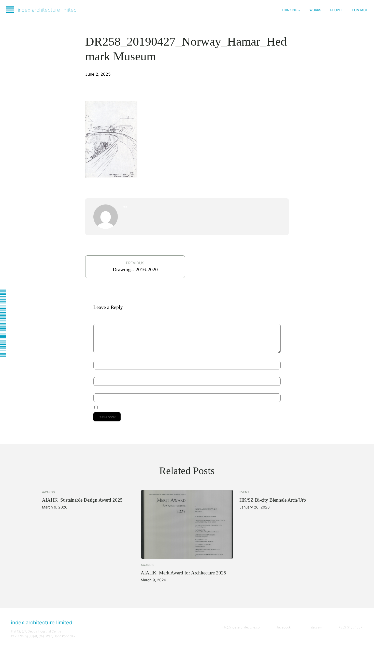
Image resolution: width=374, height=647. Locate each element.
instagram (315, 627)
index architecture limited (47, 10)
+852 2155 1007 (350, 627)
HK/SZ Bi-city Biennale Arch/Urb (272, 500)
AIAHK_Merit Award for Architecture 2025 (183, 572)
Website (98, 389)
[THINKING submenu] (299, 10)
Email (97, 372)
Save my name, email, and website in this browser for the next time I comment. (145, 406)
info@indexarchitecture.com (242, 627)
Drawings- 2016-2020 (135, 269)
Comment (100, 321)
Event (244, 492)
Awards (48, 492)
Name (97, 356)
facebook (284, 627)
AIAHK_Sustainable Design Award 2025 (82, 500)
